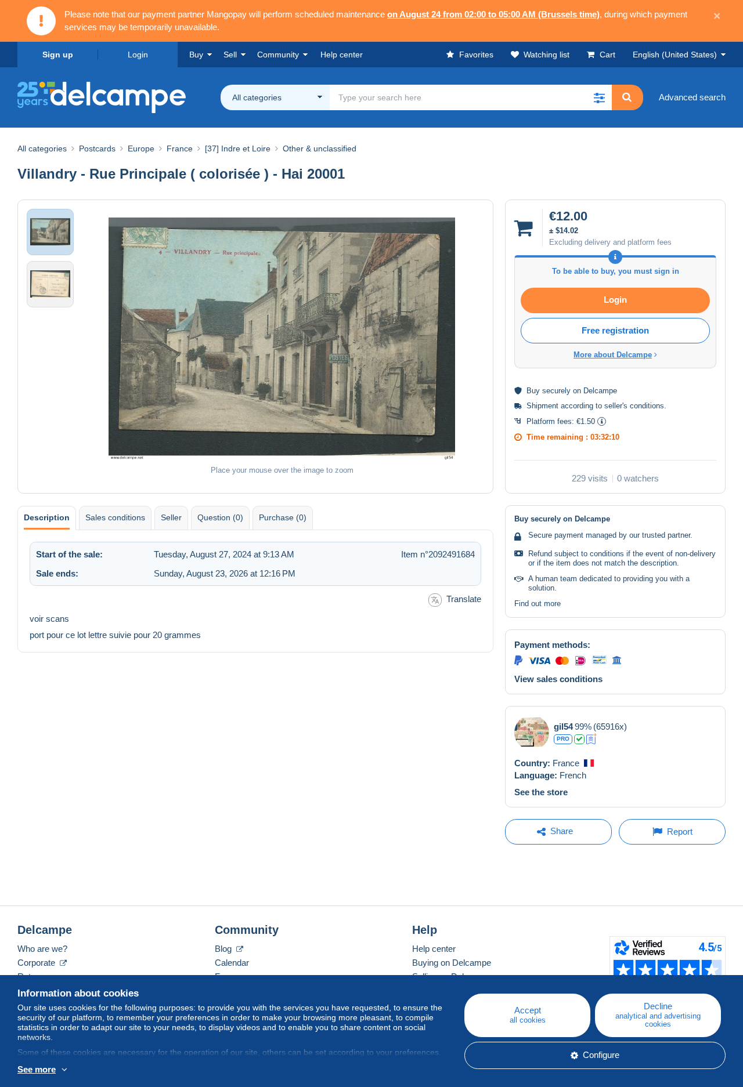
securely (556, 390)
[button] (599, 97)
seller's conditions (634, 405)
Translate (463, 599)
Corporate (37, 963)
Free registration (615, 330)
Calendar (232, 963)
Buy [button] (196, 54)
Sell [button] (230, 54)
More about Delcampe (613, 354)
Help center (434, 949)
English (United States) (675, 54)
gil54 (563, 726)
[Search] (627, 97)
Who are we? (42, 949)
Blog (224, 949)
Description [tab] (47, 517)
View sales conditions (558, 679)
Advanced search (692, 97)
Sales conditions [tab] (115, 517)
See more (36, 1069)
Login (138, 54)
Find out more (537, 603)
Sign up (57, 54)
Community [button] (278, 54)
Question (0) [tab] (220, 517)
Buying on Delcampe (451, 963)
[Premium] (591, 739)
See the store (541, 792)
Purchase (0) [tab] (282, 517)
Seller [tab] (171, 517)
